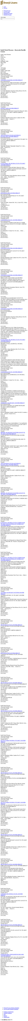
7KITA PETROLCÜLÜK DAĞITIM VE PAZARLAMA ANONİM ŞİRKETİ (11, 136)
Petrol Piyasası (7, 10)
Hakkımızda (6, 1017)
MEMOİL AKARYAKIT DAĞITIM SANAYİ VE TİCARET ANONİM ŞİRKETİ (13, 433)
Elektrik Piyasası (7, 14)
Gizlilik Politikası (8, 1013)
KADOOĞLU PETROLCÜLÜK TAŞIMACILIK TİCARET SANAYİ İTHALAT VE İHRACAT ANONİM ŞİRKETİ (13, 524)
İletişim (5, 1015)
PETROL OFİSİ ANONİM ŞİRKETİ (10, 108)
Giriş (5, 6)
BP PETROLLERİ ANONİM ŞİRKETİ (10, 193)
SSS (5, 1014)
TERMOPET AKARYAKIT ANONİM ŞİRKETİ (12, 403)
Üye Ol (5, 8)
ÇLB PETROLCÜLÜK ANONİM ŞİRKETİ (11, 220)
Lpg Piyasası (7, 12)
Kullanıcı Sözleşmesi (8, 1011)
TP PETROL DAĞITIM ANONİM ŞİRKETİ (11, 80)
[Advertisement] (14, 34)
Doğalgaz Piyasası (8, 13)
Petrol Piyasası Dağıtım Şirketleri (11, 1008)
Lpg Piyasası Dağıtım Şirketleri (11, 1009)
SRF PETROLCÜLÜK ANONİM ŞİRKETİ (11, 625)
